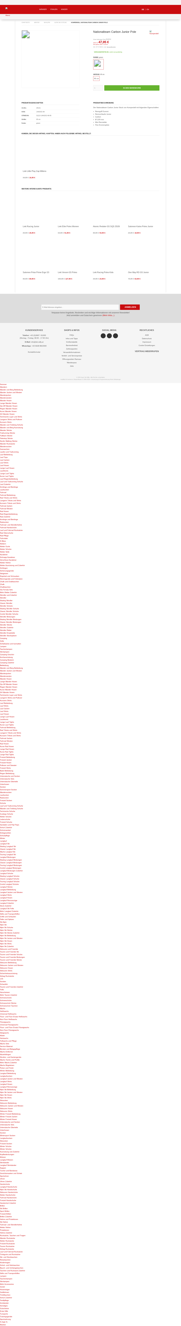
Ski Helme (4, 1222)
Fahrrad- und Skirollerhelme (11, 525)
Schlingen (4, 568)
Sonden (3, 981)
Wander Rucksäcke (7, 444)
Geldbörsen (4, 1292)
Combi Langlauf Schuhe (9, 884)
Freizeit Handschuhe (8, 1200)
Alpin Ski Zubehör (7, 946)
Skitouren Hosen (6, 968)
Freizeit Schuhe (6, 822)
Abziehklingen (5, 1054)
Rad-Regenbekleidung (8, 514)
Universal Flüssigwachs (9, 1025)
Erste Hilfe (4, 1311)
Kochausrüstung (6, 657)
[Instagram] (103, 335)
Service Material (6, 1046)
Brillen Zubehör (6, 1217)
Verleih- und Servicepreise (72, 356)
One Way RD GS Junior (138, 272)
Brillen (2, 1206)
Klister (2, 1036)
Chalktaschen (5, 587)
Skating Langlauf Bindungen (11, 860)
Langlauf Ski (5, 844)
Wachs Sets (4, 1044)
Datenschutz (147, 338)
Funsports (4, 1314)
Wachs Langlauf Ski (7, 852)
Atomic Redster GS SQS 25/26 (106, 226)
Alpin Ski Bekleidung (8, 936)
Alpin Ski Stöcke (6, 930)
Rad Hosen (4, 511)
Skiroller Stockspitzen (8, 636)
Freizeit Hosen (5, 763)
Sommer (3, 384)
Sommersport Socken (8, 790)
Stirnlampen (4, 652)
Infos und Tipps (72, 338)
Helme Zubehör (6, 1233)
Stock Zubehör (5, 906)
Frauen (53, 9)
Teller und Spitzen (7, 919)
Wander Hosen (6, 401)
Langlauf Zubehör (7, 903)
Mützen (3, 1157)
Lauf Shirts (4, 463)
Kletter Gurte (5, 546)
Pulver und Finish (7, 1068)
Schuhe (3, 803)
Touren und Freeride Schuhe (11, 954)
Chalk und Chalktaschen (9, 582)
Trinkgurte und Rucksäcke (10, 1254)
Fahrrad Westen (6, 509)
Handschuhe (5, 1184)
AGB (147, 335)
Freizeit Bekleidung (7, 757)
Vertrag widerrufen (147, 351)
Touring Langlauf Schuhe (9, 881)
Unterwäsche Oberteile (9, 782)
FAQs (72, 335)
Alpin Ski (3, 925)
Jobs (72, 366)
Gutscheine (4, 1308)
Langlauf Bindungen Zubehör (11, 871)
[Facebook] (109, 335)
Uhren (2, 1179)
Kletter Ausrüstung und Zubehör (12, 565)
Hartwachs (4, 1038)
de (143, 9)
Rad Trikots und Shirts (8, 498)
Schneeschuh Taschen (9, 1006)
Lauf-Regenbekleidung (9, 479)
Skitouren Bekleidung (8, 963)
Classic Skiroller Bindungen (10, 622)
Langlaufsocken (6, 1076)
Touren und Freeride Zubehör (11, 987)
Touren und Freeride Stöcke (11, 960)
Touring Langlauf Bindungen (11, 865)
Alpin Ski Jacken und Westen (11, 938)
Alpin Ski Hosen (6, 941)
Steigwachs (4, 1033)
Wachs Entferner (6, 1052)
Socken (3, 787)
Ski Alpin (3, 922)
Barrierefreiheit (72, 345)
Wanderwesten (6, 398)
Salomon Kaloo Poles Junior (140, 226)
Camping (3, 638)
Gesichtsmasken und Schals (11, 1173)
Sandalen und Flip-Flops (9, 825)
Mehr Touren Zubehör (8, 995)
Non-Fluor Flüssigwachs (9, 1030)
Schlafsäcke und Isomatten (10, 644)
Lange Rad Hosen (7, 749)
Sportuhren (4, 1176)
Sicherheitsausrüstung (8, 973)
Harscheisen (5, 992)
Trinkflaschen (5, 1295)
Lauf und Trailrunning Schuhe (11, 482)
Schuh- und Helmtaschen (10, 1265)
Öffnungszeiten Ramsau (71, 359)
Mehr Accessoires (7, 1284)
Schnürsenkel (5, 830)
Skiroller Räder (6, 630)
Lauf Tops (4, 457)
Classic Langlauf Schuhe (9, 879)
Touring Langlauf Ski (8, 854)
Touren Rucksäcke (7, 1246)
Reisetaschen (5, 1260)
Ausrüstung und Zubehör (9, 1152)
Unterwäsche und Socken (10, 776)
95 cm (96, 78)
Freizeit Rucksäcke (7, 1244)
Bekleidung (4, 665)
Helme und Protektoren (9, 1219)
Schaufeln (4, 984)
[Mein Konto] (166, 9)
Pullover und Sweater (8, 765)
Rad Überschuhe (6, 533)
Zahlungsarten (71, 349)
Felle (2, 990)
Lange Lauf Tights (7, 473)
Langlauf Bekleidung (8, 890)
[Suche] (154, 9)
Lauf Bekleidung (6, 455)
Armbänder (4, 1303)
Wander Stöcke (6, 430)
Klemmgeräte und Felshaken (11, 579)
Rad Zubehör (5, 517)
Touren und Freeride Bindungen (12, 957)
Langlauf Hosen (6, 898)
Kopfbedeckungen (7, 1154)
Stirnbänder (4, 1163)
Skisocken (4, 1100)
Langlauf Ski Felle (7, 909)
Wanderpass (72, 363)
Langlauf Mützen (6, 1160)
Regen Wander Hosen (8, 409)
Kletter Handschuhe (7, 1195)
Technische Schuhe (7, 811)
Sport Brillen (4, 1211)
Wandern (3, 387)
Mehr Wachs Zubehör (8, 1063)
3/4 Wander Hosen (7, 414)
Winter (2, 838)
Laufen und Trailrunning (9, 452)
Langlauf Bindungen (8, 857)
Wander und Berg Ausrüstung (11, 428)
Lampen (3, 646)
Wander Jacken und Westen (11, 392)
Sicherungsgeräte (7, 571)
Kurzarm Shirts (6, 422)
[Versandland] (160, 9)
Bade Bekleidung (6, 771)
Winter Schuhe (5, 1146)
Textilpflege (4, 1300)
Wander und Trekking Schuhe (11, 425)
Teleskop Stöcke (6, 438)
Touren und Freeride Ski (9, 952)
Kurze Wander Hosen (8, 411)
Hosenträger (5, 1290)
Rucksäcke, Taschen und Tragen (12, 1235)
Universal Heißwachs (8, 1014)
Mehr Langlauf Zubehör (9, 911)
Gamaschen (4, 449)
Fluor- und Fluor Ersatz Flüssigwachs (14, 1027)
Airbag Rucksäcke (7, 976)
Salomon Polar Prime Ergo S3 (36, 272)
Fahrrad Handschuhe (8, 528)
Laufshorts (4, 471)
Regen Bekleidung (7, 773)
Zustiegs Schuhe (6, 814)
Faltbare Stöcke (6, 436)
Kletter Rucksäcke (7, 1241)
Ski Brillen (4, 1208)
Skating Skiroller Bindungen (10, 619)
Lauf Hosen (4, 465)
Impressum (146, 342)
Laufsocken (4, 490)
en (148, 9)
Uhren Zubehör (6, 1181)
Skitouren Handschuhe (9, 1192)
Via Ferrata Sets (6, 590)
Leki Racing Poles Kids (103, 272)
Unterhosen (4, 784)
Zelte (2, 641)
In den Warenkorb (132, 88)
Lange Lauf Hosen (7, 468)
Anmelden (129, 307)
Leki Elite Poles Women (68, 226)
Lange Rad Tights (7, 754)
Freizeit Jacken (6, 760)
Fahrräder (4, 538)
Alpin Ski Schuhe (6, 927)
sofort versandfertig (115, 52)
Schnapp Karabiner (7, 557)
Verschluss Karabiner (8, 560)
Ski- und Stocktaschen (8, 1257)
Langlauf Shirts (6, 895)
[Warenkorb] (173, 9)
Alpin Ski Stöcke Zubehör (10, 933)
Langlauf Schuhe (6, 873)
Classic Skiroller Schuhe (9, 611)
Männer (43, 9)
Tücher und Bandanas (8, 1171)
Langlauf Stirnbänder (8, 1165)
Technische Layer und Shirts (11, 417)
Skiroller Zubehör (6, 627)
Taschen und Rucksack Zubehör (12, 1271)
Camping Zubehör (7, 663)
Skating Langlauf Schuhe (9, 876)
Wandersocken (6, 446)
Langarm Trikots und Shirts (10, 500)
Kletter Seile (4, 552)
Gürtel (2, 1287)
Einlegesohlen (5, 833)
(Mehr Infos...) (108, 315)
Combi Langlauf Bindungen (10, 868)
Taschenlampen (6, 649)
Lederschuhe (5, 819)
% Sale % (3, 1322)
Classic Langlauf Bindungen (11, 863)
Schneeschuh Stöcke (8, 1003)
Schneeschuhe (6, 998)
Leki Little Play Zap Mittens (34, 171)
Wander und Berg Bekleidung (11, 390)
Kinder (64, 9)
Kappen (3, 1168)
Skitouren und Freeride (9, 949)
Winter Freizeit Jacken (8, 1117)
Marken (3, 1325)
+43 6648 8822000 (39, 346)
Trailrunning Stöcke (7, 433)
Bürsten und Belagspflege (10, 1049)
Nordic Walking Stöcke (8, 441)
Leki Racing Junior (31, 226)
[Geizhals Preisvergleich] (109, 343)
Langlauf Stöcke (6, 887)
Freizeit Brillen (5, 1214)
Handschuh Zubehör (8, 1203)
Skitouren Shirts (6, 971)
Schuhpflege (5, 836)
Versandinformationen (71, 352)
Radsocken (4, 522)
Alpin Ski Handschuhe (8, 1190)
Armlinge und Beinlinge (9, 487)
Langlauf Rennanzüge (8, 900)
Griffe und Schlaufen (8, 917)
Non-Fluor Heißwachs (8, 1019)
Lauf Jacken (4, 460)
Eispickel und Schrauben (9, 576)
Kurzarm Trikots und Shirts (10, 503)
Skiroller (3, 598)
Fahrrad (3, 492)
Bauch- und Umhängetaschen (11, 1268)
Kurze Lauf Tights (7, 476)
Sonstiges (4, 1306)
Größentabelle (71, 342)
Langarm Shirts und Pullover (11, 419)
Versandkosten (111, 47)
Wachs (2, 1008)
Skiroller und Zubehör (8, 595)
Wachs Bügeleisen (7, 1065)
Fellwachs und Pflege (8, 1041)
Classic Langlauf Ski (8, 849)
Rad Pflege (4, 536)
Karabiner (4, 555)
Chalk (2, 584)
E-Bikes (3, 541)
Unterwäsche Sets (7, 779)
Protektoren (4, 1230)
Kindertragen (5, 1262)
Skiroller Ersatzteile (7, 633)
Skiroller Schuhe (6, 606)
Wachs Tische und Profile (10, 1060)
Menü (8, 15)
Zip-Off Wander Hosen (8, 406)
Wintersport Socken (7, 1135)
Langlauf (3, 841)
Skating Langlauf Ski (8, 846)
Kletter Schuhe (5, 549)
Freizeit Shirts (5, 768)
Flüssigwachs (5, 1022)
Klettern (3, 544)
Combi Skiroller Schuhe (9, 614)
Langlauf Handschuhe (8, 1187)
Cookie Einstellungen (147, 345)
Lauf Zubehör (5, 484)
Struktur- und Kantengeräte (10, 1057)
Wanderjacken (5, 395)
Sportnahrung (5, 1319)
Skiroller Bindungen (7, 617)
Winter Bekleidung (7, 1071)
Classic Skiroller (6, 603)
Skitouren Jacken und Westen (11, 965)
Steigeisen (4, 573)
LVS (1, 979)
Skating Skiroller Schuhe (9, 609)
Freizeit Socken (6, 800)
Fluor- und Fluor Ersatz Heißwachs (13, 1017)
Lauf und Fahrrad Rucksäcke (11, 530)
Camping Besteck (7, 660)
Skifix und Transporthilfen (10, 914)
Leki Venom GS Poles (67, 272)
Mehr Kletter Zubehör (8, 592)
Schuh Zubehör (6, 827)
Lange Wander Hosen (8, 403)
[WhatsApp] (115, 335)
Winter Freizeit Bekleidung (10, 1114)
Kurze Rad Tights (6, 752)
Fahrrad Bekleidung (7, 495)
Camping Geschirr (7, 655)
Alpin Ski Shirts (6, 944)
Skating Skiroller (6, 600)
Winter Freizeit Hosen (8, 1119)
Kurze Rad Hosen (7, 746)
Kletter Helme (5, 563)
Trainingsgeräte (6, 1317)
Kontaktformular (34, 352)
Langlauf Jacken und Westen (11, 892)
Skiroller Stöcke (6, 625)
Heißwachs (4, 1011)
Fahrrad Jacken (6, 506)
